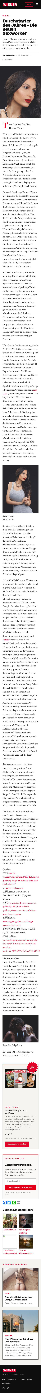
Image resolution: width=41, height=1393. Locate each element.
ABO (29, 4)
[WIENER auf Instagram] (8, 1388)
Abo (3, 1379)
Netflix (6, 640)
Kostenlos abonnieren (20, 1188)
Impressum (12, 1379)
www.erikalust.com (14, 888)
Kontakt (22, 1379)
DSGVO (30, 1379)
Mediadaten (6, 1383)
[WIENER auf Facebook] (3, 1388)
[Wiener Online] (10, 4)
